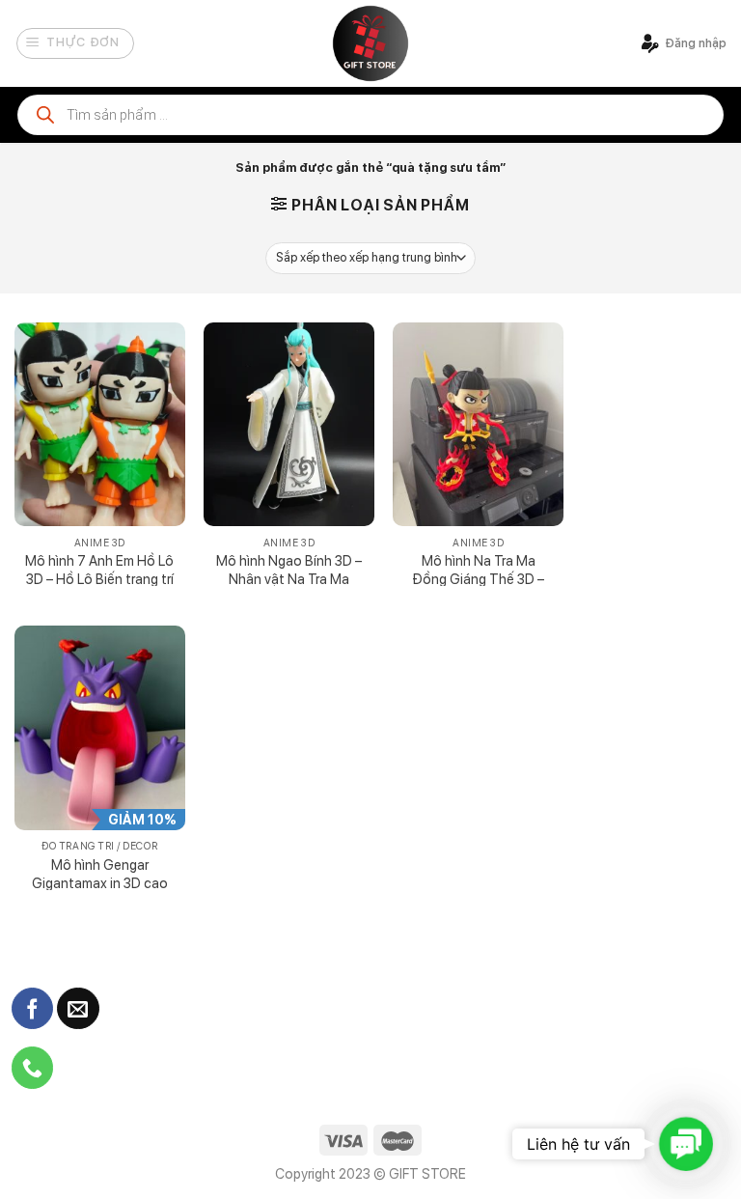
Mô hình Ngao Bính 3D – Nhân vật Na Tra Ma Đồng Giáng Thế (289, 578)
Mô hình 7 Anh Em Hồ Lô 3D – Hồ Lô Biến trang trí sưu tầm (99, 578)
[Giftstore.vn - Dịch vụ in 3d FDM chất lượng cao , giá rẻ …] (370, 43)
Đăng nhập (696, 43)
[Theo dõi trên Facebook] (32, 1009)
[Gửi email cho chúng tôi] (77, 1009)
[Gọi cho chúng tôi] (32, 1067)
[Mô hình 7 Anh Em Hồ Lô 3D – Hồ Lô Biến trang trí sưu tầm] (99, 424)
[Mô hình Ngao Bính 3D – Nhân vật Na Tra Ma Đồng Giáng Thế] (289, 424)
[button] (686, 1144)
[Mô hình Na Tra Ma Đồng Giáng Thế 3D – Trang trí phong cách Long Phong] (478, 424)
